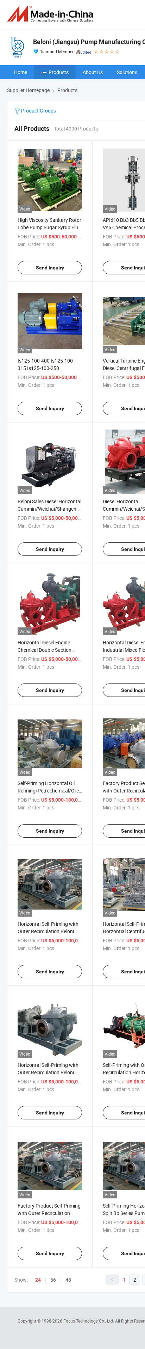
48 (68, 1279)
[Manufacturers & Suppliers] (51, 14)
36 (53, 1279)
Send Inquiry (50, 268)
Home (20, 72)
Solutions (127, 72)
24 (38, 1280)
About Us (93, 72)
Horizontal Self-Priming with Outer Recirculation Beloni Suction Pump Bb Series (48, 931)
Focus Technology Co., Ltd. (89, 1321)
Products (59, 72)
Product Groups (38, 110)
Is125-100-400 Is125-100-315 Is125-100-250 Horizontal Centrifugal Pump (49, 368)
